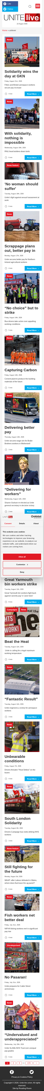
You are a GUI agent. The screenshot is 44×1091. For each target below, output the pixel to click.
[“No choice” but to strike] (22, 302)
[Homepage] (22, 17)
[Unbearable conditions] (22, 750)
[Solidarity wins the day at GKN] (22, 65)
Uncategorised (13, 945)
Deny (22, 572)
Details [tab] (22, 523)
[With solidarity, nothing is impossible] (22, 128)
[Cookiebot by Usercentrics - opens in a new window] (31, 517)
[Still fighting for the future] (22, 867)
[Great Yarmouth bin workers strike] (22, 581)
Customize (20, 564)
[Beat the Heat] (22, 633)
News (9, 40)
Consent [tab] (7, 523)
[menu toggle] (37, 6)
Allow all (22, 557)
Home (4, 30)
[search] (30, 6)
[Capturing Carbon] (22, 361)
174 (29, 1063)
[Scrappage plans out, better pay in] (22, 240)
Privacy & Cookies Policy (22, 1077)
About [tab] (36, 523)
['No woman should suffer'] (22, 184)
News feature (13, 165)
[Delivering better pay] (22, 421)
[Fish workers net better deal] (22, 916)
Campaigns (12, 610)
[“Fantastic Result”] (22, 690)
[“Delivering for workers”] (22, 483)
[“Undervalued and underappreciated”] (22, 1028)
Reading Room (25, 1088)
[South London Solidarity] (22, 812)
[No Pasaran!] (22, 968)
